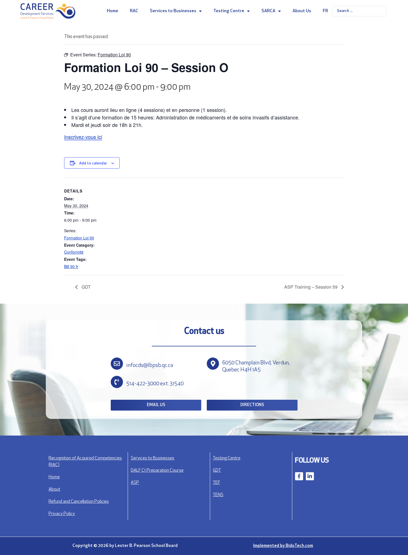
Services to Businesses (173, 11)
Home (112, 11)
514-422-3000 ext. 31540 (155, 384)
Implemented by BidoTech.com (283, 546)
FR (325, 11)
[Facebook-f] (299, 476)
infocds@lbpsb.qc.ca (149, 365)
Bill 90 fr (71, 266)
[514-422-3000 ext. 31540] (117, 382)
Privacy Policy (62, 514)
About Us (302, 11)
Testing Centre (228, 11)
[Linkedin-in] (310, 476)
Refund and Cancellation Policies (79, 501)
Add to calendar (93, 163)
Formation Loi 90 (79, 238)
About (54, 489)
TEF (216, 483)
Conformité (74, 252)
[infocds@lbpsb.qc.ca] (117, 364)
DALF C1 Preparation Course (157, 470)
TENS (218, 495)
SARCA (268, 11)
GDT (85, 287)
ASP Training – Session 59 (311, 287)
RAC (134, 11)
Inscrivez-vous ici (83, 136)
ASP (135, 483)
